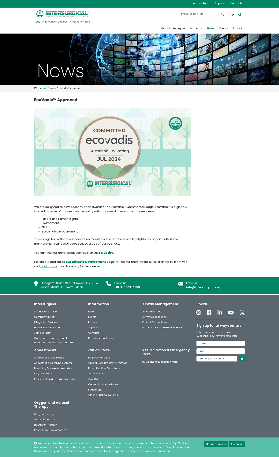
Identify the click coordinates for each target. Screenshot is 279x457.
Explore (237, 28)
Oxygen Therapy (44, 414)
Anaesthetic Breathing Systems (53, 363)
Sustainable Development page (90, 262)
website (107, 253)
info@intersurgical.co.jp (204, 287)
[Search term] (220, 14)
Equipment (95, 389)
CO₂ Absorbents (44, 373)
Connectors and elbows (103, 384)
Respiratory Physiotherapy (50, 430)
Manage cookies (216, 444)
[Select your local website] (239, 14)
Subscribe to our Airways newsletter (216, 335)
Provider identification (101, 338)
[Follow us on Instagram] (198, 313)
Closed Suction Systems (103, 395)
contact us (48, 266)
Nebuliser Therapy (45, 424)
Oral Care (94, 379)
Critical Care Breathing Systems (107, 363)
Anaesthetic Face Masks (49, 357)
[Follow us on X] (242, 313)
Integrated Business (46, 322)
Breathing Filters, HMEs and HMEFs (162, 327)
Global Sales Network (47, 327)
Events (223, 28)
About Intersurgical (172, 28)
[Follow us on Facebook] (209, 313)
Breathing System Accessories (53, 368)
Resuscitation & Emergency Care (54, 379)
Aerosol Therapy (44, 419)
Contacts (236, 3)
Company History (44, 317)
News (210, 28)
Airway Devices (151, 311)
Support (220, 3)
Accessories (96, 373)
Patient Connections (154, 322)
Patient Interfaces (99, 357)
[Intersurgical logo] (62, 14)
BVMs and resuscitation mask (160, 362)
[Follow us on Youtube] (231, 313)
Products (196, 28)
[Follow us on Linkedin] (220, 313)
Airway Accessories (154, 317)
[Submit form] (242, 359)
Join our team (201, 3)
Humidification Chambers (104, 368)
